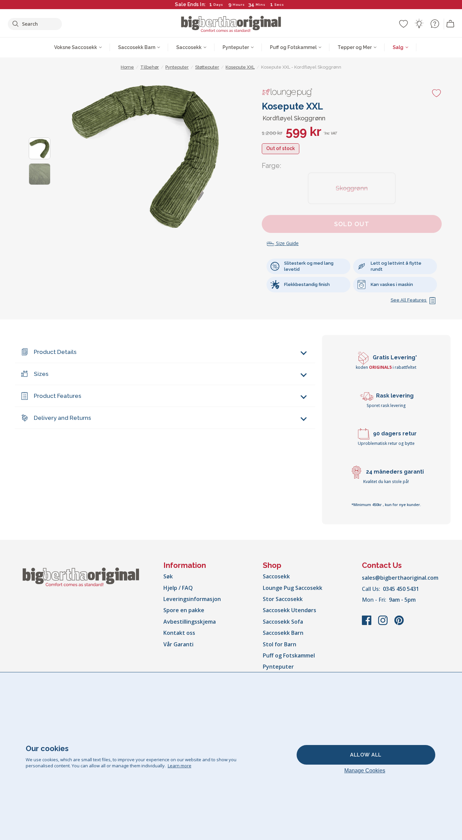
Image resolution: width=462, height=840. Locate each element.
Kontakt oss (179, 633)
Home (127, 67)
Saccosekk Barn (283, 633)
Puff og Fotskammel (289, 655)
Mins (260, 4)
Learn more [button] (179, 766)
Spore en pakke (183, 610)
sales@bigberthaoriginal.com (400, 577)
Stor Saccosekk (283, 599)
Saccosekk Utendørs (289, 610)
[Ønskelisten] (403, 24)
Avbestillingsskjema (189, 621)
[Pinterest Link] (399, 623)
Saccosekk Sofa (283, 621)
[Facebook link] (367, 623)
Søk (168, 576)
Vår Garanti (178, 644)
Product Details (55, 352)
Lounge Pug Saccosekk (292, 588)
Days (218, 4)
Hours (239, 4)
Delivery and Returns (62, 417)
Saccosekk (276, 576)
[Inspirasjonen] (419, 24)
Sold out (352, 223)
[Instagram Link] (383, 623)
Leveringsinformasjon (192, 599)
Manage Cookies (364, 770)
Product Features (57, 395)
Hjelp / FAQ (178, 588)
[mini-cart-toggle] (450, 24)
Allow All (366, 755)
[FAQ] (435, 24)
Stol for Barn (279, 644)
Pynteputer (278, 666)
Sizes (41, 373)
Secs (279, 4)
